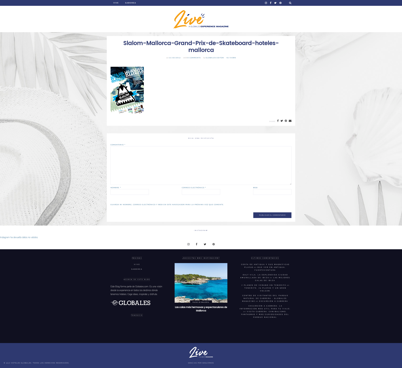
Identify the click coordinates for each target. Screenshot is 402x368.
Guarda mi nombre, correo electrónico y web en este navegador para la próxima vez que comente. (167, 204)
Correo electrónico (194, 187)
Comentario (118, 145)
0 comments (194, 58)
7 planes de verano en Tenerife (264, 285)
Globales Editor (215, 58)
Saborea (130, 3)
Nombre (116, 187)
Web (255, 187)
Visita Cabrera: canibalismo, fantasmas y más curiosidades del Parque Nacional (265, 314)
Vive (116, 3)
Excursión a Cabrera (273, 301)
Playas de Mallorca (201, 302)
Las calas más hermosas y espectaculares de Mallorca (201, 308)
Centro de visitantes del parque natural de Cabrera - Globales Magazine (265, 298)
